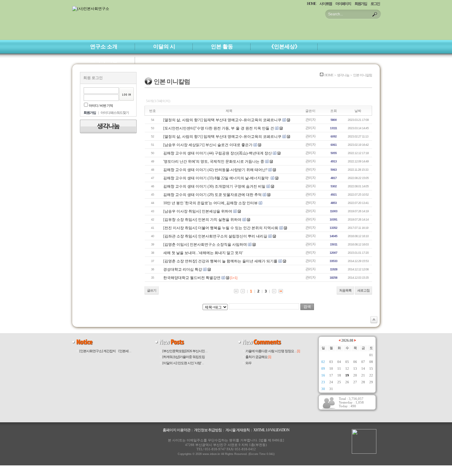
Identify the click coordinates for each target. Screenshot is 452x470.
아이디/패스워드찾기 (115, 112)
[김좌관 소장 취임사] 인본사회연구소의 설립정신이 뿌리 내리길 (215, 236)
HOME (311, 4)
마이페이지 (343, 4)
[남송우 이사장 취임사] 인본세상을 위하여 (197, 211)
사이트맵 (325, 4)
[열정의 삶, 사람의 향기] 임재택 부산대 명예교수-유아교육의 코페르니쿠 (222, 120)
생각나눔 (343, 75)
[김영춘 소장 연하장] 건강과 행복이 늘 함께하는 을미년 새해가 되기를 (220, 261)
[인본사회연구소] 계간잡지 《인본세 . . (105, 351)
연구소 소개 (103, 47)
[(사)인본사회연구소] (90, 8)
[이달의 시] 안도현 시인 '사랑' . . (183, 363)
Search (375, 14)
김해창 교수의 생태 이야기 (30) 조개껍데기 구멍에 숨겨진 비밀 (214, 186)
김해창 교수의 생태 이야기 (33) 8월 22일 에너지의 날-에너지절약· (216, 178)
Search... (335, 14)
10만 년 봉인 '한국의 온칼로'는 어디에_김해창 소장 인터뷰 (210, 203)
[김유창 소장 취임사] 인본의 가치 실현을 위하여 (202, 219)
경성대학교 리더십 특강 (182, 269)
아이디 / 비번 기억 (101, 105)
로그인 (375, 4)
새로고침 (363, 290)
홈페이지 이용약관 (176, 430)
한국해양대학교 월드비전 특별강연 (191, 278)
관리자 (310, 120)
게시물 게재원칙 (237, 430)
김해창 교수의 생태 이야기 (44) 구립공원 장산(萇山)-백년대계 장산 (218, 153)
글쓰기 (151, 290)
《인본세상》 (284, 47)
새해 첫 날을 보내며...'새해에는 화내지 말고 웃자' (203, 253)
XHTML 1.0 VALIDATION (271, 430)
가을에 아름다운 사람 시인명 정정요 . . (272, 351)
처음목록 (345, 290)
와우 (248, 363)
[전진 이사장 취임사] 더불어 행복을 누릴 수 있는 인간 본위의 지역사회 (220, 228)
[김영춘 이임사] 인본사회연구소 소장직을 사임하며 (205, 244)
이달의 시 (164, 47)
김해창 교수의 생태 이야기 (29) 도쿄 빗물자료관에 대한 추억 (212, 195)
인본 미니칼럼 (362, 75)
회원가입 (361, 4)
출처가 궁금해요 (258, 357)
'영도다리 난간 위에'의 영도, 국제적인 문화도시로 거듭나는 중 (213, 161)
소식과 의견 (103, 60)
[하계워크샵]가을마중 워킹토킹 (183, 357)
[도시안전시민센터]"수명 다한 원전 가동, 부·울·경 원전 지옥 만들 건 (218, 128)
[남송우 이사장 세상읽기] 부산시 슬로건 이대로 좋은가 (207, 145)
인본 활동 (222, 47)
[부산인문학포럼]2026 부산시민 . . (184, 351)
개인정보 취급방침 (208, 430)
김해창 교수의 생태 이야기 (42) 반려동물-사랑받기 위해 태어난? (215, 170)
